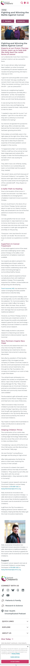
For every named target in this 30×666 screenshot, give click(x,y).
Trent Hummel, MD (7, 288)
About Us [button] (6, 633)
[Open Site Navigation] (27, 3)
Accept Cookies (15, 661)
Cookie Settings (15, 657)
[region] (15, 655)
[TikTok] (3, 595)
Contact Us (21, 21)
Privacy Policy (16, 653)
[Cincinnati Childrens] (15, 578)
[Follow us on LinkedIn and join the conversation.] (23, 590)
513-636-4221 (14, 486)
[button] (21, 3)
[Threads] (18, 590)
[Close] (28, 646)
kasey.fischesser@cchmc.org (11, 489)
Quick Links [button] (8, 621)
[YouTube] (8, 595)
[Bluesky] (13, 590)
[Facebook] (3, 590)
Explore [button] (6, 627)
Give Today (6, 639)
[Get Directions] (24, 3)
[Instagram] (8, 590)
